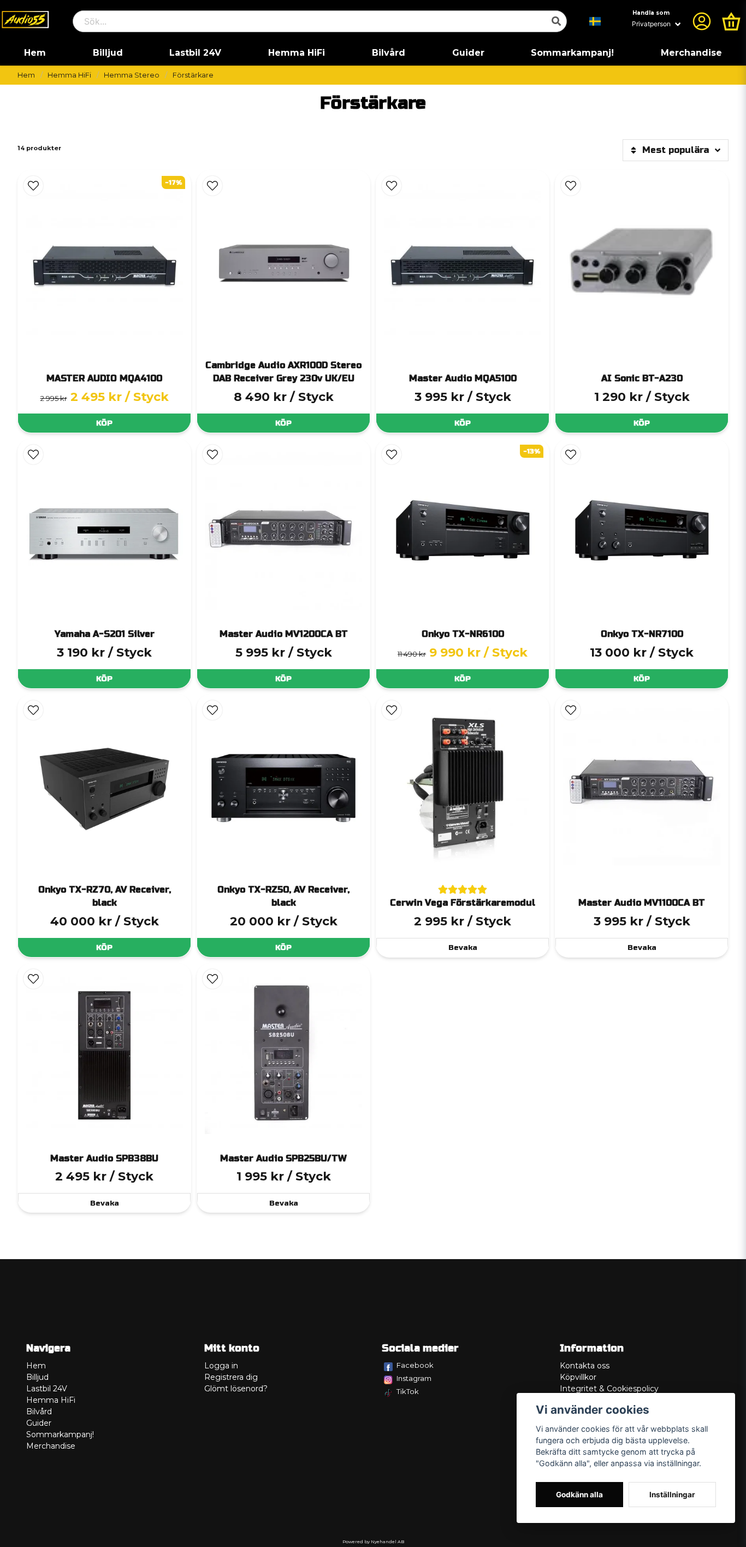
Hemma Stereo (131, 75)
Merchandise (691, 53)
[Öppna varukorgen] (731, 21)
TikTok (407, 1391)
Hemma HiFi (296, 53)
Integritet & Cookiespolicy (609, 1389)
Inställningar (672, 1494)
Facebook (415, 1365)
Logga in (221, 1366)
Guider (468, 53)
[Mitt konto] (702, 21)
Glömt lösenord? (236, 1389)
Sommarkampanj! (572, 53)
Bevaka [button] (462, 947)
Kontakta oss (584, 1366)
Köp (104, 423)
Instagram (413, 1378)
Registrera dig (231, 1377)
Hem (35, 53)
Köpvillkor (578, 1377)
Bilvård (388, 53)
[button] (595, 21)
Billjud (108, 53)
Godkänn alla (579, 1494)
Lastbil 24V (195, 53)
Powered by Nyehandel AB (373, 1541)
